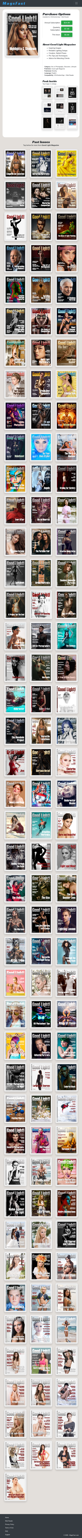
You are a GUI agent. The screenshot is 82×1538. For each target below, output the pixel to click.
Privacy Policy (9, 1524)
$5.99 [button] (66, 35)
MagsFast (14, 3)
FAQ (6, 1531)
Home (7, 1517)
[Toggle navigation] (76, 3)
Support (7, 1534)
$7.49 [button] (66, 29)
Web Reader (9, 1521)
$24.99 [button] (67, 23)
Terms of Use (9, 1528)
